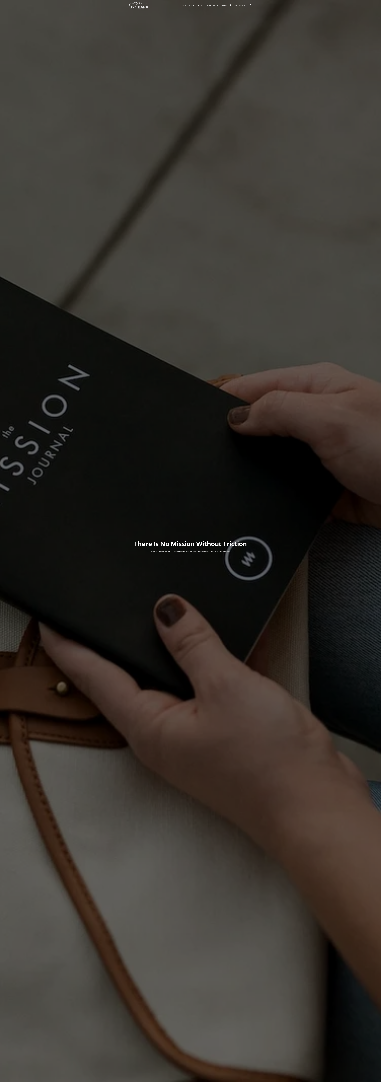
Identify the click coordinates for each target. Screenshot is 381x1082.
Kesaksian (213, 551)
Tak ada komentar (224, 551)
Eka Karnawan (181, 551)
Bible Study (205, 551)
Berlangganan (211, 5)
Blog (184, 5)
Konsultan (194, 5)
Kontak (223, 5)
